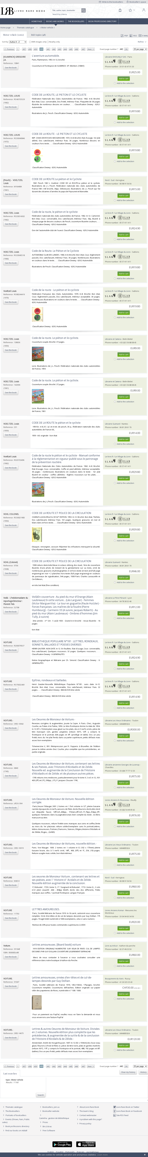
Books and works (55, 21)
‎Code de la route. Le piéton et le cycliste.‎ (55, 338)
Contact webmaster (88, 1115)
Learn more (102, 1155)
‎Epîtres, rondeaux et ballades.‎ (49, 680)
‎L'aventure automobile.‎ (46, 55)
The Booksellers (76, 21)
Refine (141, 41)
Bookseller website (50, 1111)
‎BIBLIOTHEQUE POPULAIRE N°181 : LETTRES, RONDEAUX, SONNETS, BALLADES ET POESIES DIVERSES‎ (65, 643)
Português (70, 1152)
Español (59, 1152)
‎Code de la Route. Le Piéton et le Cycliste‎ (55, 250)
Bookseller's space (137, 2)
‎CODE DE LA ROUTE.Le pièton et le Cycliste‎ (57, 179)
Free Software (49, 1130)
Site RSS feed (122, 1115)
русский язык (93, 1152)
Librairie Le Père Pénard (115, 598)
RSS (135, 35)
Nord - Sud (109, 180)
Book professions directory (102, 21)
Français (80, 1152)
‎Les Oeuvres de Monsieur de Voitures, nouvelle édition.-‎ (64, 843)
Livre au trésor (111, 945)
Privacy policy (85, 1123)
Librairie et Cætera (113, 339)
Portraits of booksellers (16, 1115)
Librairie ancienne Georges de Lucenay (122, 764)
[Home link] (22, 11)
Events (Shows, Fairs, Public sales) (15, 1121)
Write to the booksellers (112, 2)
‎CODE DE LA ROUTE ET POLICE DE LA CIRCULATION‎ (61, 513)
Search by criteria (59, 14)
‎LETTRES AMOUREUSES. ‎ (46, 909)
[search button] (84, 10)
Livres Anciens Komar (114, 910)
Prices (45, 1122)
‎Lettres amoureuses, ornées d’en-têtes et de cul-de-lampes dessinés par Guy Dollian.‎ (62, 979)
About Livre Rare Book (89, 1107)
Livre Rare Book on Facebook (129, 1111)
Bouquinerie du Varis (114, 978)
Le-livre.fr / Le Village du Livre (118, 95)
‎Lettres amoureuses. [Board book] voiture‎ (56, 944)
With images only (39, 41)
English (51, 1152)
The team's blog (86, 1111)
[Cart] (120, 10)
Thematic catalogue (25, 27)
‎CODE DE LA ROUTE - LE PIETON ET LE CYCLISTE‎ (59, 134)
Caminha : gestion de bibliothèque (54, 1118)
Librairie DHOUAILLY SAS (115, 57)
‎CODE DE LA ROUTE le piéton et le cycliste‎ (56, 422)
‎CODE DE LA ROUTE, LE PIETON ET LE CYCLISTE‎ (59, 94)
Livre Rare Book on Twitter (127, 1107)
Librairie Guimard (112, 423)
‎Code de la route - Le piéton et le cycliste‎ (55, 290)
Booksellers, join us (51, 1107)
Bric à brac (47, 1126)
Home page (37, 21)
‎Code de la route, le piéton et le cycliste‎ (55, 211)
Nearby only (54, 41)
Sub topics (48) (38, 34)
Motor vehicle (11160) (13, 34)
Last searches (10, 1073)
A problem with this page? (90, 1119)
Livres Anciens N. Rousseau (117, 800)
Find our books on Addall (16, 1130)
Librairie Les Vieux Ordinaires (118, 720)
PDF (126, 35)
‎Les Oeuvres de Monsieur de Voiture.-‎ (53, 719)
